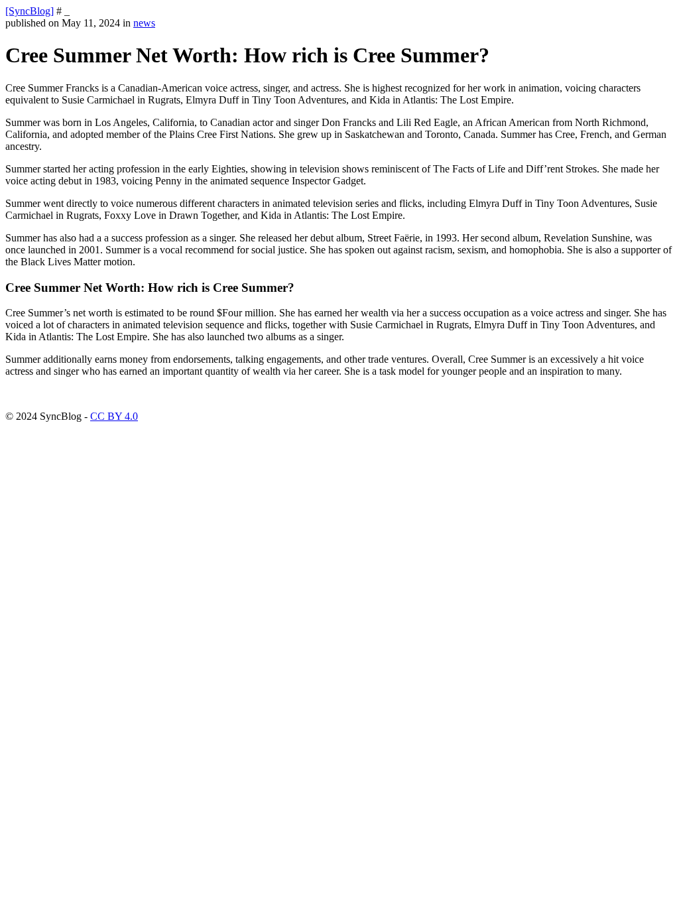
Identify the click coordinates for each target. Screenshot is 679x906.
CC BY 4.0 (114, 416)
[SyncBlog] (29, 11)
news (144, 23)
